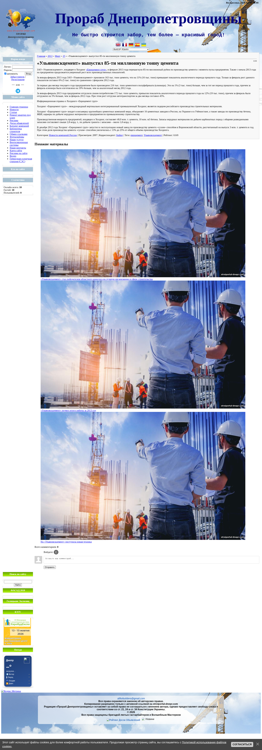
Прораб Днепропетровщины (148, 17)
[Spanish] (137, 44)
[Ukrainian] (143, 44)
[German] (131, 44)
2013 (50, 56)
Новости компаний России (63, 135)
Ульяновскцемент (153, 135)
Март (57, 56)
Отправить (50, 567)
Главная (41, 56)
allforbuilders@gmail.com (131, 698)
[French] (124, 44)
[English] (118, 44)
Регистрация (17, 79)
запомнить (12, 74)
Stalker (119, 135)
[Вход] (56, 552)
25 (64, 56)
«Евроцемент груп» (96, 69)
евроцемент (137, 135)
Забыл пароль (17, 76)
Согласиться (242, 744)
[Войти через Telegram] (18, 91)
